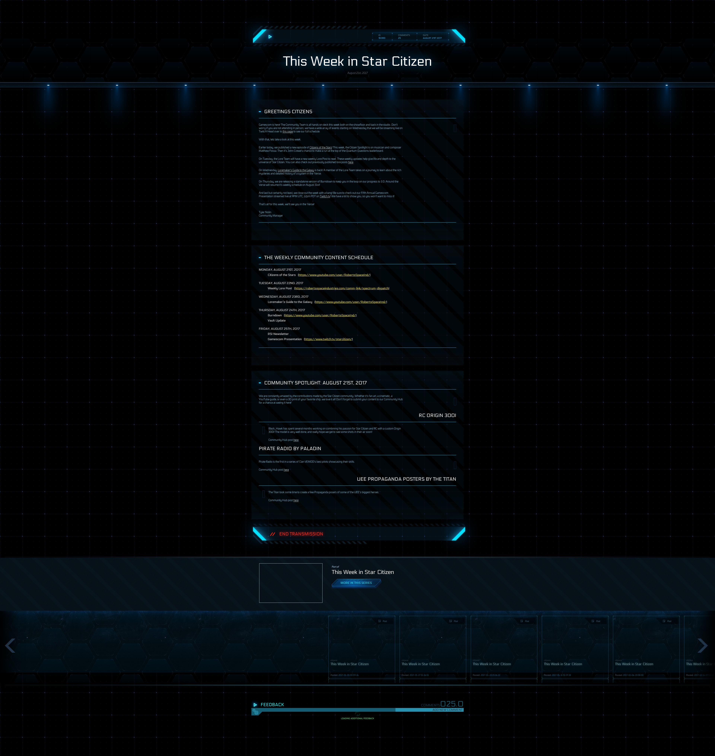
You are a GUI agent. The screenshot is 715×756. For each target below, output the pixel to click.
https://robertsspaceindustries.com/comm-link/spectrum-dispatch (342, 288)
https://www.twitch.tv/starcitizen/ (328, 339)
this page (288, 131)
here (350, 162)
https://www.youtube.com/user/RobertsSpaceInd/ (334, 275)
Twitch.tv (325, 196)
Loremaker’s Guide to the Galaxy (296, 170)
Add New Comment (448, 710)
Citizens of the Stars (321, 147)
